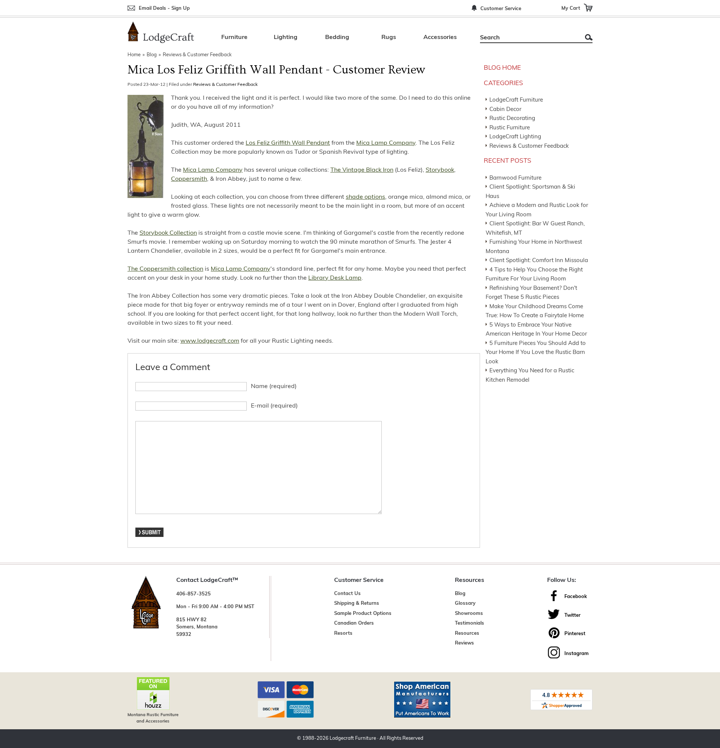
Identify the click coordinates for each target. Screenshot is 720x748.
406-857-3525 (193, 594)
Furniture (234, 37)
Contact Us (347, 593)
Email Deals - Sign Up (164, 8)
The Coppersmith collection (165, 269)
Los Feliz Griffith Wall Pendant (288, 143)
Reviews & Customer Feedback (197, 54)
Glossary (465, 603)
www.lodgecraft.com (209, 341)
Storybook (440, 170)
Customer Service (500, 8)
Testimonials (469, 623)
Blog (152, 54)
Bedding (337, 37)
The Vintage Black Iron (361, 170)
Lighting (285, 37)
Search (588, 37)
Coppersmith (189, 179)
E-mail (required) (274, 406)
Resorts (343, 633)
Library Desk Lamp (335, 278)
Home (134, 54)
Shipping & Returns (356, 603)
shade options (365, 197)
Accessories (440, 37)
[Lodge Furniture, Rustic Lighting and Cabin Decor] (161, 32)
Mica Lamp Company (386, 143)
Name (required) (274, 387)
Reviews (464, 643)
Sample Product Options (363, 613)
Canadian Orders (354, 623)
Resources (467, 633)
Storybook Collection (168, 233)
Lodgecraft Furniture (353, 738)
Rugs (388, 37)
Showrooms (469, 613)
